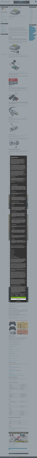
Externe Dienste (23, 295)
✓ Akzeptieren (18, 297)
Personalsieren (18, 300)
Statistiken (18, 295)
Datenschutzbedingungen (18, 301)
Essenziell (13, 295)
